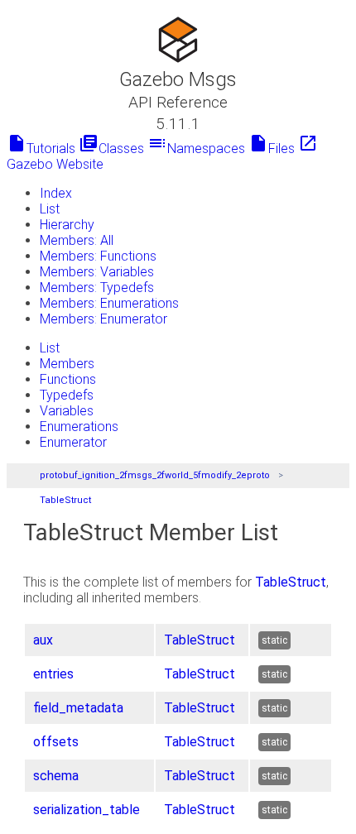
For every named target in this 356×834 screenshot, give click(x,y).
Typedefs (67, 395)
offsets (56, 742)
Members (67, 363)
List (50, 209)
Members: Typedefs (97, 287)
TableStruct (65, 500)
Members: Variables (97, 272)
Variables (67, 411)
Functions (68, 379)
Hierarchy (67, 224)
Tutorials (41, 148)
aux (43, 640)
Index (56, 193)
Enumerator (73, 442)
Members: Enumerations (109, 303)
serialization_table (86, 809)
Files (271, 148)
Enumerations (79, 426)
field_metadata (78, 708)
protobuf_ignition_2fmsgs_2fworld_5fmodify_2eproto (155, 475)
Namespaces (196, 148)
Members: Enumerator (103, 319)
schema (56, 776)
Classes (111, 148)
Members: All (76, 240)
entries (53, 674)
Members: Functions (98, 256)
